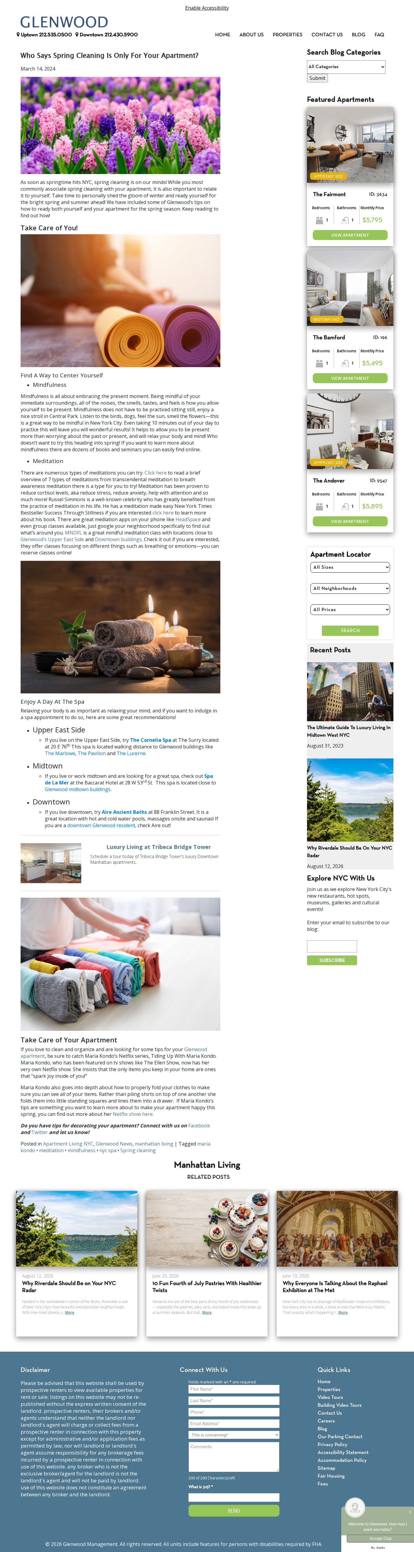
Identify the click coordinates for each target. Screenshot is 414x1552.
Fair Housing (331, 1476)
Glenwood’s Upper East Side (52, 539)
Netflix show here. (133, 1114)
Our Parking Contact (340, 1437)
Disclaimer (35, 1370)
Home (222, 35)
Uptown (46, 35)
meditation (51, 1150)
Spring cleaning (138, 1150)
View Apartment (350, 235)
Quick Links (334, 1370)
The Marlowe (60, 753)
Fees (323, 1484)
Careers (326, 1421)
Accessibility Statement (343, 1452)
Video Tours (330, 1397)
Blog (359, 35)
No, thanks (378, 1547)
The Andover (329, 481)
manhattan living (154, 1143)
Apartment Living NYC (68, 1143)
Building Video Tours (340, 1405)
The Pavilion (92, 753)
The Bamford (329, 337)
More (69, 1312)
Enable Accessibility (207, 8)
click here (163, 512)
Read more (120, 863)
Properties (287, 35)
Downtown (108, 35)
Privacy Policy (332, 1444)
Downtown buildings (118, 539)
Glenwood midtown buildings (78, 789)
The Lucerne (131, 753)
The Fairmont (329, 194)
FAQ (379, 35)
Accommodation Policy (342, 1460)
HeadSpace (188, 519)
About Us (251, 35)
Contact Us (327, 35)
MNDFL (73, 532)
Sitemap (326, 1468)
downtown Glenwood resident (101, 825)
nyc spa (107, 1150)
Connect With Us (204, 1370)
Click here (156, 472)
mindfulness (81, 1150)
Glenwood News (114, 1143)
